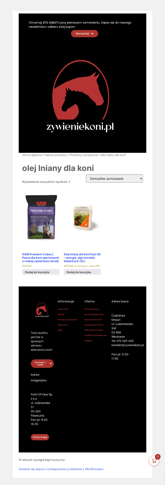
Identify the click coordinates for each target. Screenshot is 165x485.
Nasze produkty (56, 155)
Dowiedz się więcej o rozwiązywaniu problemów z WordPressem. (61, 469)
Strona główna (32, 155)
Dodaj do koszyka (37, 272)
